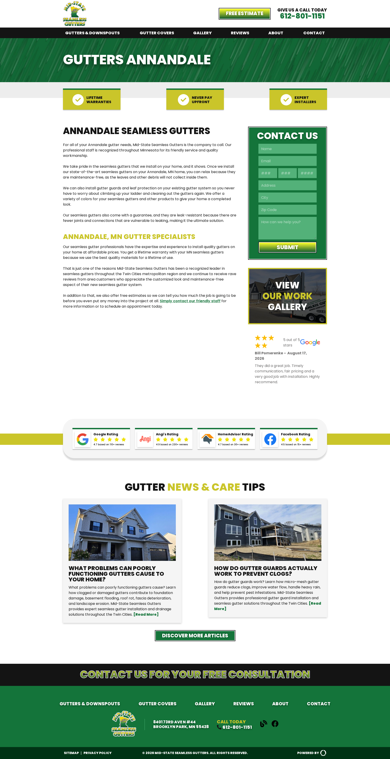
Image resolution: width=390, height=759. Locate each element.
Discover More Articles (195, 635)
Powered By (308, 753)
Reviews (240, 33)
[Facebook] (275, 726)
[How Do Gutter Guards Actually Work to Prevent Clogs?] (268, 558)
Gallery (202, 33)
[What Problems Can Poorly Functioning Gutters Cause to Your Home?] (122, 561)
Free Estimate (244, 13)
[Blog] (265, 726)
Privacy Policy (97, 753)
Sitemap (71, 753)
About (275, 33)
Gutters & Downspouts (92, 33)
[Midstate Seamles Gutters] (74, 24)
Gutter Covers (157, 33)
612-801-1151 (302, 16)
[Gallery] (287, 296)
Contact (314, 33)
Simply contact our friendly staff (190, 301)
